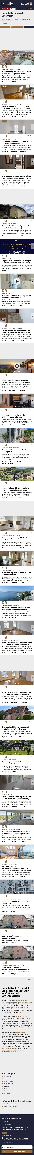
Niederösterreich (9, 1081)
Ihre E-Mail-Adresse (6, 1144)
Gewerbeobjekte (14, 1004)
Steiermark (7, 1088)
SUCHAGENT (5, 26)
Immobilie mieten (20, 1033)
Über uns (7, 1122)
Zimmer (6, 1004)
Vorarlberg (7, 1093)
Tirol (5, 1091)
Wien (5, 1096)
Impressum (8, 1124)
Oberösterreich (8, 1084)
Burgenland (7, 1076)
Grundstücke (27, 1004)
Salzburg (6, 1086)
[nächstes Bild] (32, 57)
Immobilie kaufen (21, 1016)
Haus (29, 1002)
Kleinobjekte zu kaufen (10, 1104)
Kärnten (6, 1079)
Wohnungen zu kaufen (10, 1106)
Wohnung (22, 1002)
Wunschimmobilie (7, 1048)
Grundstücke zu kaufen (11, 1109)
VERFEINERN (29, 26)
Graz (14, 1011)
